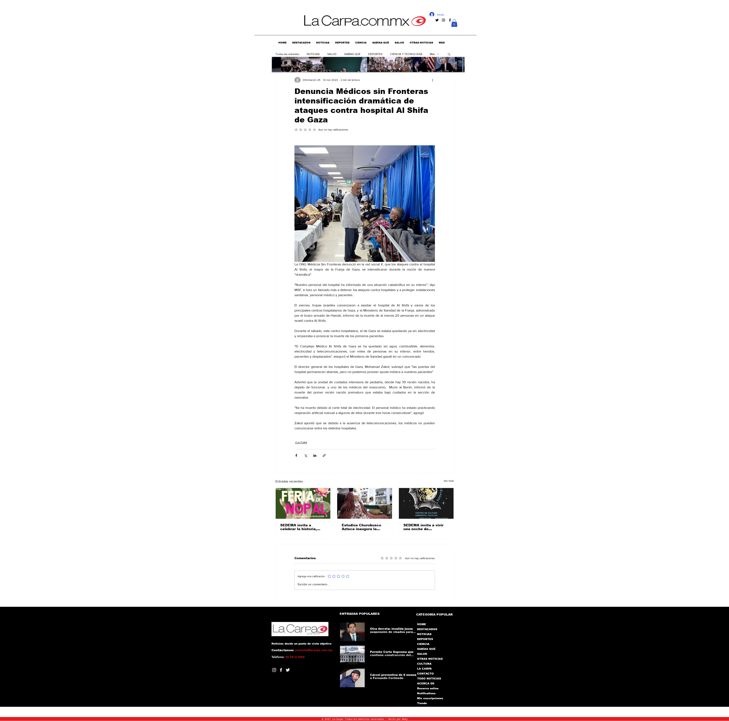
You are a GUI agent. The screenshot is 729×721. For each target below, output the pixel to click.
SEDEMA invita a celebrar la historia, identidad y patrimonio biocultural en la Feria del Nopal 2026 (301, 527)
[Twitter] (287, 670)
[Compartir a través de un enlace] (324, 455)
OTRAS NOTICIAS (430, 658)
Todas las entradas (287, 54)
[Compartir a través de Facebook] (296, 455)
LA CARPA (424, 668)
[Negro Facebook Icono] (450, 20)
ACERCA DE (425, 683)
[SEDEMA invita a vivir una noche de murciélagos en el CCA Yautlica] (426, 503)
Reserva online (428, 688)
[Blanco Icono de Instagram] (274, 670)
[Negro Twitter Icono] (437, 20)
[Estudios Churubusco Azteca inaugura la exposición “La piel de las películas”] (364, 503)
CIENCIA (423, 643)
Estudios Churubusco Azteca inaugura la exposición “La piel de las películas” (362, 527)
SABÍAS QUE (352, 54)
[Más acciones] (432, 80)
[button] (454, 23)
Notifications (426, 693)
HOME (421, 624)
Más (432, 54)
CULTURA (301, 442)
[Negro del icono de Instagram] (443, 20)
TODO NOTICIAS (429, 678)
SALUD (332, 54)
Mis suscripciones (430, 698)
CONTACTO (425, 673)
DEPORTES (375, 54)
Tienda (422, 703)
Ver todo (449, 480)
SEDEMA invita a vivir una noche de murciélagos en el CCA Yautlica (424, 527)
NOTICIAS (313, 54)
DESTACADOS (427, 629)
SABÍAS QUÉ (426, 648)
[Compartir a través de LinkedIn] (315, 455)
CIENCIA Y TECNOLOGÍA (406, 54)
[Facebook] (281, 670)
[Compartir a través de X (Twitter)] (305, 455)
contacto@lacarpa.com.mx (314, 650)
